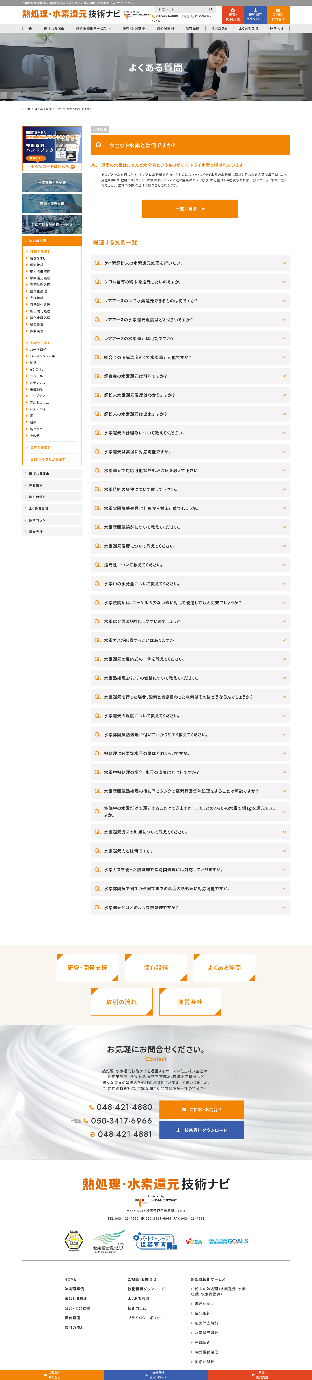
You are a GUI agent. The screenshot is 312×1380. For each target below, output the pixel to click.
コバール (36, 376)
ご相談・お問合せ (206, 1109)
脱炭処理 (37, 324)
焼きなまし (38, 258)
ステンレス (37, 382)
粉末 (33, 422)
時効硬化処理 (40, 304)
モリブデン (37, 395)
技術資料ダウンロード (206, 1130)
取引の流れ (37, 496)
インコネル (37, 369)
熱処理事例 (165, 28)
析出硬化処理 (40, 311)
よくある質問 (248, 28)
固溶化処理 (38, 291)
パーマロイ (38, 349)
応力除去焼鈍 (40, 271)
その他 (35, 435)
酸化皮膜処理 (40, 317)
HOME (71, 1279)
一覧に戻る (186, 208)
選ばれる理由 (54, 28)
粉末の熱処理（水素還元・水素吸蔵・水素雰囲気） (218, 1291)
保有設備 (192, 28)
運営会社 (277, 28)
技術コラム (219, 28)
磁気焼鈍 (37, 264)
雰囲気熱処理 (40, 284)
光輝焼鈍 (37, 298)
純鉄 (33, 362)
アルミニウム (39, 402)
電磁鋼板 (37, 389)
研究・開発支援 (134, 28)
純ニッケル (38, 429)
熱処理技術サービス (91, 28)
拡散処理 (37, 331)
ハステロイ (38, 409)
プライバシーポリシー (146, 1317)
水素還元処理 (40, 278)
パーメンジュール (42, 356)
